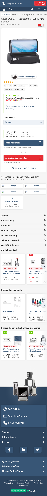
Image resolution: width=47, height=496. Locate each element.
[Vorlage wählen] (12, 186)
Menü (43, 9)
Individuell (24, 86)
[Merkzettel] (11, 9)
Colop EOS (33, 86)
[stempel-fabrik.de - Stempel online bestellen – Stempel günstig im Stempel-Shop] (12, 3)
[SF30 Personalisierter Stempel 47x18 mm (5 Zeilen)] (12, 340)
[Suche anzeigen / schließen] (32, 9)
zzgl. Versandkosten (12, 136)
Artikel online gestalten (16, 158)
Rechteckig (7, 86)
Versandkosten (10, 483)
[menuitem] (41, 9)
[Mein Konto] (4, 9)
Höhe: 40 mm (8, 89)
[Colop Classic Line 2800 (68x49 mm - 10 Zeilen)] (12, 262)
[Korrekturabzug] (12, 302)
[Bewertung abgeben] (8, 82)
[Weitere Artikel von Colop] (41, 25)
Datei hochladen (12, 143)
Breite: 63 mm (19, 89)
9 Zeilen (16, 86)
